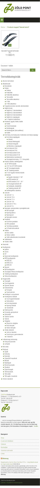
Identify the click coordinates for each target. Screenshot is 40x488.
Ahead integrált (13, 144)
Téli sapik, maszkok (11, 376)
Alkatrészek (6, 84)
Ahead (10, 139)
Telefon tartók (9, 317)
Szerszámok (10, 292)
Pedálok (7, 219)
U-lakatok (9, 337)
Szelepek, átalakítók (14, 186)
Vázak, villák (8, 242)
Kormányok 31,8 (11, 150)
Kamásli (7, 356)
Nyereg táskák (11, 305)
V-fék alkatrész (11, 104)
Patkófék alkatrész (12, 95)
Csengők (7, 281)
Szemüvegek (9, 369)
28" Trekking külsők (12, 170)
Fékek (7, 88)
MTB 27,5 (9, 263)
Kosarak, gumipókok (11, 312)
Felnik (8, 124)
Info (9, 45)
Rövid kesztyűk (9, 365)
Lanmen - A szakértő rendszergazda (11, 482)
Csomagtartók (9, 283)
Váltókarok (8, 239)
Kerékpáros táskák (11, 297)
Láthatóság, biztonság (10, 339)
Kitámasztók (9, 310)
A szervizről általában (7, 441)
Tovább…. (36, 426)
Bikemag (5, 458)
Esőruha (7, 354)
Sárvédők (8, 314)
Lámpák (7, 344)
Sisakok (7, 367)
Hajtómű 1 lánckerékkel (14, 110)
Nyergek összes (11, 217)
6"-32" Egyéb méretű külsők (15, 173)
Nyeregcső (10, 215)
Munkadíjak (4, 447)
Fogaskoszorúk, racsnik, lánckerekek (17, 106)
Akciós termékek (8, 81)
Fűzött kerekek (11, 126)
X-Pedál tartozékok (12, 228)
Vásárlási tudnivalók (7, 450)
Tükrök (7, 319)
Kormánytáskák (11, 303)
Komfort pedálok (12, 222)
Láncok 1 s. (10, 195)
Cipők (6, 352)
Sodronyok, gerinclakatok (14, 334)
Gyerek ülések (9, 285)
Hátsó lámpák (10, 328)
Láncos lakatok (11, 332)
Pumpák (9, 290)
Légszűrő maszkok (11, 358)
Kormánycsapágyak (13, 137)
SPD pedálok (10, 224)
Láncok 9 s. (10, 206)
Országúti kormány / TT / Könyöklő (17, 159)
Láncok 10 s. (10, 197)
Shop (2, 438)
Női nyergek (10, 210)
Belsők (8, 175)
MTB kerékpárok (10, 258)
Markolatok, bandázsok (14, 157)
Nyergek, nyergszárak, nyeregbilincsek (17, 208)
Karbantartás (9, 288)
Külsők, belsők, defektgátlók (14, 161)
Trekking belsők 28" (14, 188)
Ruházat (5, 349)
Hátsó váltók (10, 235)
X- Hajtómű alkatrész (13, 119)
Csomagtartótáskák (12, 299)
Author (7, 249)
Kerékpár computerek (12, 294)
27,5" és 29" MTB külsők (14, 166)
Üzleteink (3, 444)
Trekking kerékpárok (11, 274)
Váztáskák (9, 308)
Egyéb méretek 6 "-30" (15, 177)
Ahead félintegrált (14, 141)
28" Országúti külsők (12, 168)
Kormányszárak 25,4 (13, 153)
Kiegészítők (6, 279)
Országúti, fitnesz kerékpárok (14, 272)
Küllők (8, 133)
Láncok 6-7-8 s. (11, 204)
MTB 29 (8, 265)
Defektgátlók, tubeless (13, 190)
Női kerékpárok (9, 269)
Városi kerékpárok (11, 276)
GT (5, 254)
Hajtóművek (8, 108)
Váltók (7, 230)
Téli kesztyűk (9, 372)
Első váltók (9, 233)
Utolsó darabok (8, 379)
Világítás (7, 321)
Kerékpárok (6, 247)
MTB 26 (8, 260)
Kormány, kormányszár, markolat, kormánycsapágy (21, 135)
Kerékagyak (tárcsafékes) (14, 130)
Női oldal (5, 347)
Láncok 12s (10, 201)
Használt (5, 244)
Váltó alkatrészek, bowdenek (15, 237)
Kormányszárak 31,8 (13, 155)
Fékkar (8, 90)
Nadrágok (8, 363)
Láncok (7, 193)
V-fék (8, 101)
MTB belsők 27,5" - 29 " (15, 181)
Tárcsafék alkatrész (12, 99)
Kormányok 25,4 (11, 148)
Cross (6, 252)
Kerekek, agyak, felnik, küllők (14, 121)
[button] (2, 20)
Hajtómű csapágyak (13, 117)
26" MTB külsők (11, 164)
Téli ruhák (8, 374)
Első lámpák (10, 325)
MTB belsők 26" (13, 179)
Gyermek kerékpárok (11, 256)
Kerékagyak (10, 128)
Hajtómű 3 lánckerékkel (14, 115)
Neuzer (7, 267)
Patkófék (9, 93)
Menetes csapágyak (15, 146)
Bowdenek (8, 86)
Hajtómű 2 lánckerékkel (14, 113)
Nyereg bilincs (10, 213)
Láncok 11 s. (10, 199)
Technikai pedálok (12, 226)
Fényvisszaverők (10, 342)
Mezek (7, 360)
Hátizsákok (10, 301)
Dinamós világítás (12, 323)
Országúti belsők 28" (15, 184)
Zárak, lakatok (9, 330)
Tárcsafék (9, 97)
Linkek (2, 453)
